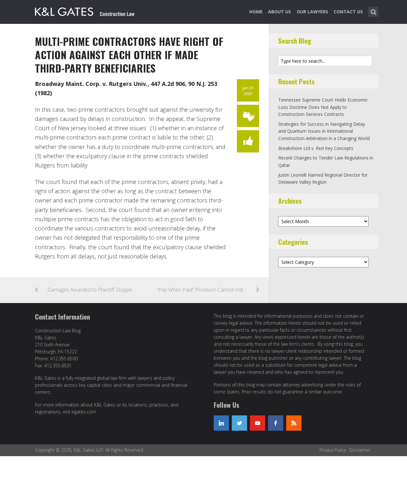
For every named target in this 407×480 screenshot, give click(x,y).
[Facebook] (275, 423)
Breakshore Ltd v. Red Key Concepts (315, 148)
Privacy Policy (333, 450)
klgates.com (84, 412)
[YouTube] (257, 423)
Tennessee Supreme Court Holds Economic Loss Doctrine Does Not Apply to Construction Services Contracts (323, 107)
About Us (279, 12)
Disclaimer (359, 450)
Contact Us (348, 12)
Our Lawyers (312, 12)
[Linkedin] (221, 423)
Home (256, 12)
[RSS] (293, 423)
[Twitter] (239, 423)
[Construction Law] (85, 10)
